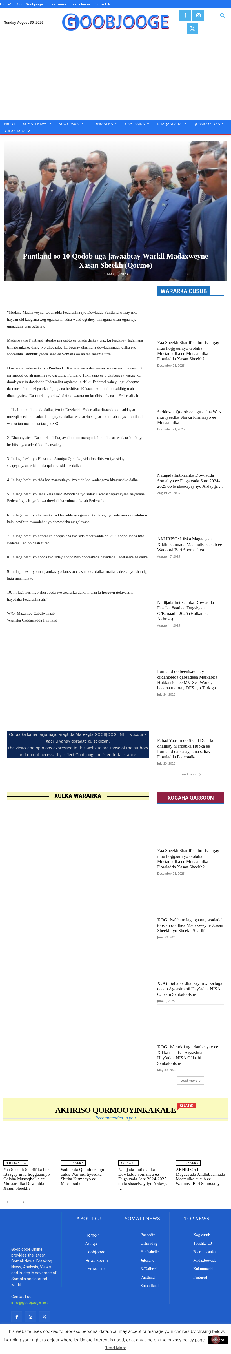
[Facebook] (185, 15)
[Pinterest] (101, 292)
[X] (192, 28)
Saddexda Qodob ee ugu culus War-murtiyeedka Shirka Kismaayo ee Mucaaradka (189, 417)
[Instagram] (198, 15)
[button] (222, 16)
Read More (115, 1347)
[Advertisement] (115, 78)
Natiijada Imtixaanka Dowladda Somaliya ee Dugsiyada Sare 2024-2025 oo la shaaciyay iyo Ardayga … (190, 480)
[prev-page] (9, 1202)
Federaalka (15, 1163)
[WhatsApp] (114, 292)
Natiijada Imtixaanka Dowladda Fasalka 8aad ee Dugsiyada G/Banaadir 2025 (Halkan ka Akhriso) (185, 610)
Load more (188, 774)
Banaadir (128, 1163)
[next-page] (22, 1202)
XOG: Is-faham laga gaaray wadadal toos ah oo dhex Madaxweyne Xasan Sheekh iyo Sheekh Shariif (190, 925)
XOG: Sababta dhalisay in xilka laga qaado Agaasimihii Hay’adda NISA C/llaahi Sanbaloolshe (189, 988)
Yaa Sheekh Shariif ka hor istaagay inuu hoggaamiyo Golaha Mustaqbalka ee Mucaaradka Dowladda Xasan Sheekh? (26, 1178)
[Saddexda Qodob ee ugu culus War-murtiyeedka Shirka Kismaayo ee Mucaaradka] (190, 388)
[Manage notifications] (215, 1339)
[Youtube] (16, 1313)
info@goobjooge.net (29, 1285)
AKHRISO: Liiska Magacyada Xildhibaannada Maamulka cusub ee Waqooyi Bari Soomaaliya (189, 544)
